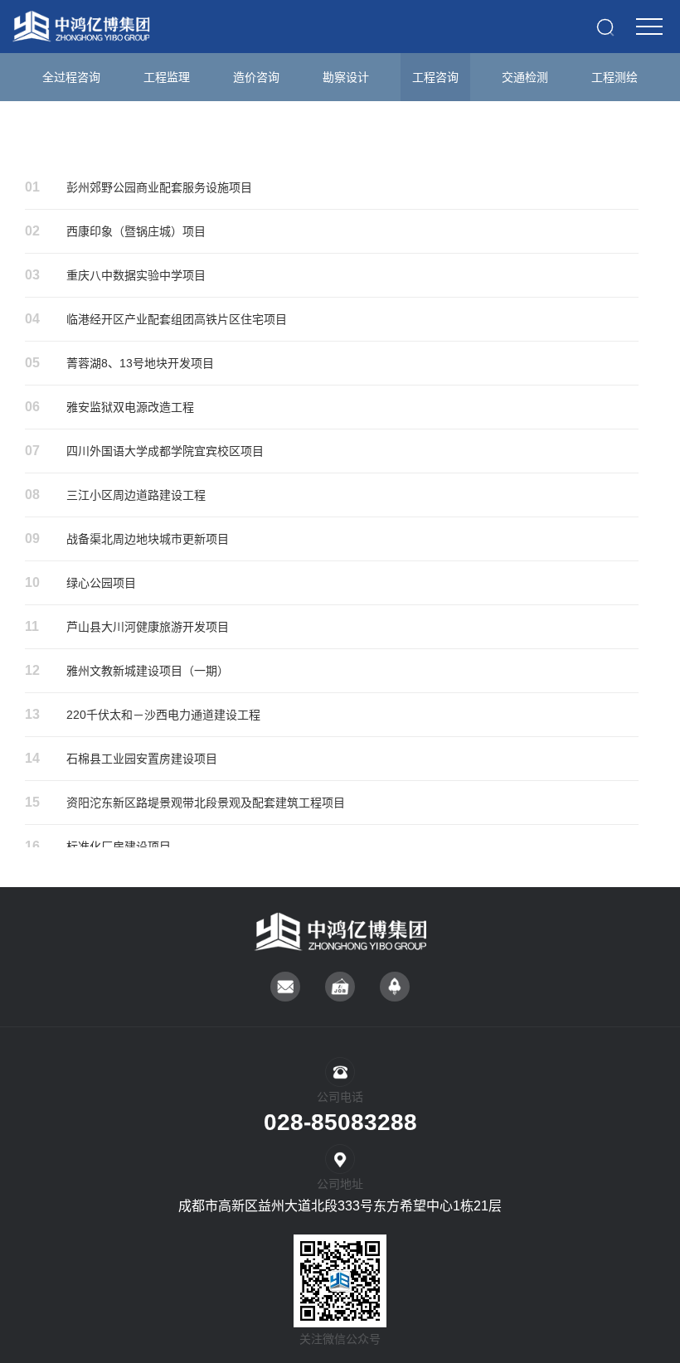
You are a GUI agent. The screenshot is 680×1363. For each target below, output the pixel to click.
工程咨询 (435, 77)
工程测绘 (614, 77)
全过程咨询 (71, 77)
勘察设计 (346, 77)
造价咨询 (256, 77)
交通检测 (525, 77)
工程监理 (166, 77)
